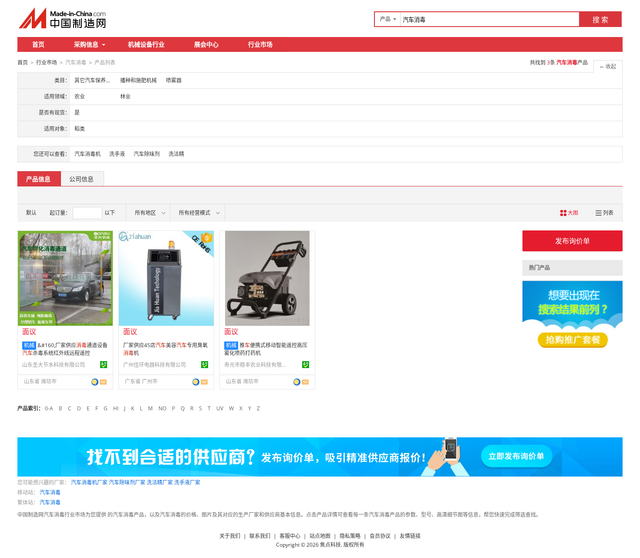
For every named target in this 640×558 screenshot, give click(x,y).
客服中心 (290, 536)
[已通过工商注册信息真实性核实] (103, 364)
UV (219, 408)
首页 (38, 44)
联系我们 (259, 536)
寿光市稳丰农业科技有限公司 (257, 365)
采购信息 (86, 44)
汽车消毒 (50, 492)
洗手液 (117, 154)
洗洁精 (176, 154)
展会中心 (206, 44)
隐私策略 (350, 536)
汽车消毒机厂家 (89, 482)
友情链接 (410, 536)
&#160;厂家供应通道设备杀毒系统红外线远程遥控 (65, 349)
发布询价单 (572, 241)
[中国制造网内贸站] (63, 18)
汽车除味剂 (147, 154)
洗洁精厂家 (160, 482)
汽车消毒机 (87, 154)
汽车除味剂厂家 (127, 482)
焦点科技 (330, 544)
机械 (29, 345)
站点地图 (320, 536)
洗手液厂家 (187, 482)
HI (115, 408)
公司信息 (81, 179)
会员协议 (380, 536)
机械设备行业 (146, 44)
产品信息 (38, 179)
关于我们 (229, 536)
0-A (49, 408)
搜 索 (600, 19)
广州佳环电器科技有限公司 (154, 365)
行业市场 (260, 44)
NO (162, 408)
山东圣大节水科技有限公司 (53, 365)
